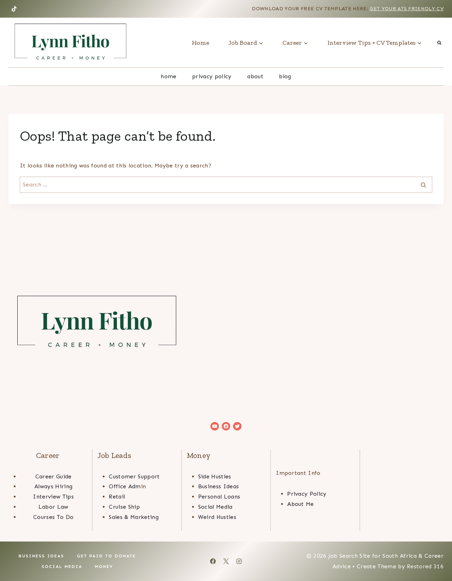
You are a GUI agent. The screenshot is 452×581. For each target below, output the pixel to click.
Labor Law (53, 506)
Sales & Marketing (133, 517)
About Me (300, 504)
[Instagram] (239, 561)
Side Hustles (214, 476)
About (255, 76)
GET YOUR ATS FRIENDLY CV (407, 9)
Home (200, 43)
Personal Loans (219, 496)
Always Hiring (53, 486)
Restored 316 (425, 566)
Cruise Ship (124, 506)
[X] (226, 561)
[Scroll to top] (435, 554)
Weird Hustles (217, 517)
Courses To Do (53, 517)
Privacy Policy (211, 76)
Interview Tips (53, 496)
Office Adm (125, 486)
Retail (117, 496)
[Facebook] (213, 561)
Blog (285, 76)
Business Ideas (218, 486)
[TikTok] (14, 8)
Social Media (215, 506)
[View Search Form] (439, 42)
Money (104, 566)
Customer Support (134, 476)
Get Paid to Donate (106, 556)
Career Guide (53, 476)
